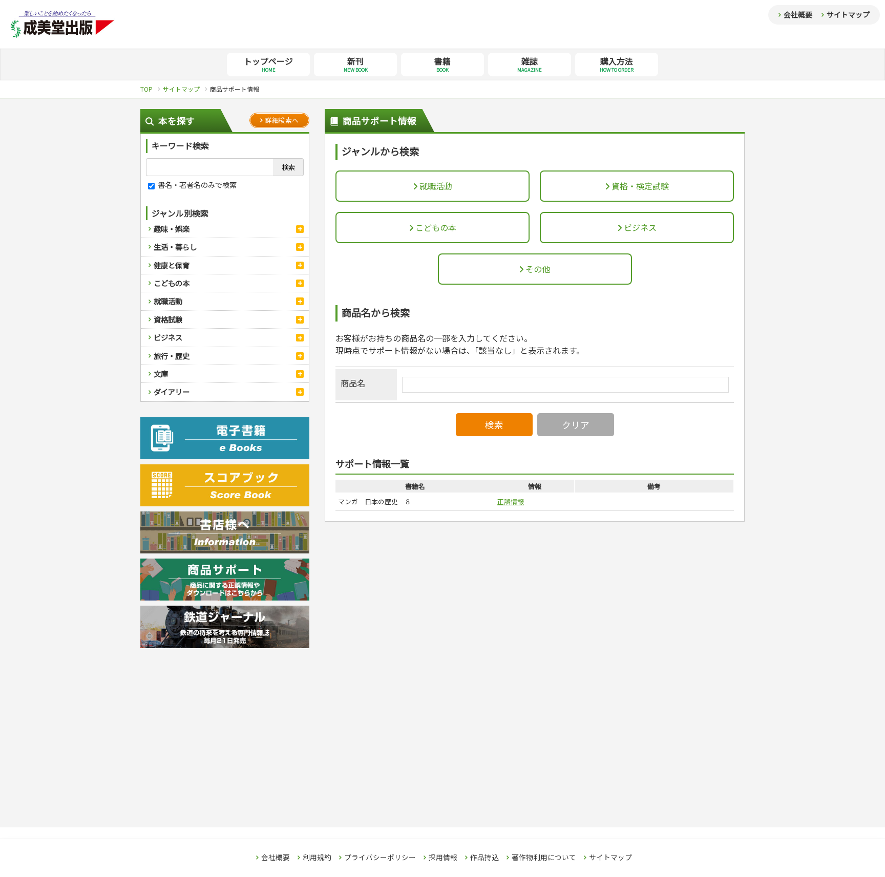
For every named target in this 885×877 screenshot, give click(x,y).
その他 (536, 269)
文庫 (161, 373)
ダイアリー (171, 391)
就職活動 (168, 300)
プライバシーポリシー (380, 857)
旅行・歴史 (171, 355)
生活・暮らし (175, 246)
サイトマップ (848, 14)
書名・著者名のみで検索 (196, 184)
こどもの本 (171, 282)
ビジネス (168, 337)
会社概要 (798, 14)
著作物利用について (544, 857)
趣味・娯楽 (171, 228)
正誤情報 (510, 501)
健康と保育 (171, 265)
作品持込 (484, 857)
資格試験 (168, 319)
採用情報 (443, 857)
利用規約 (317, 857)
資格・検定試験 (639, 186)
